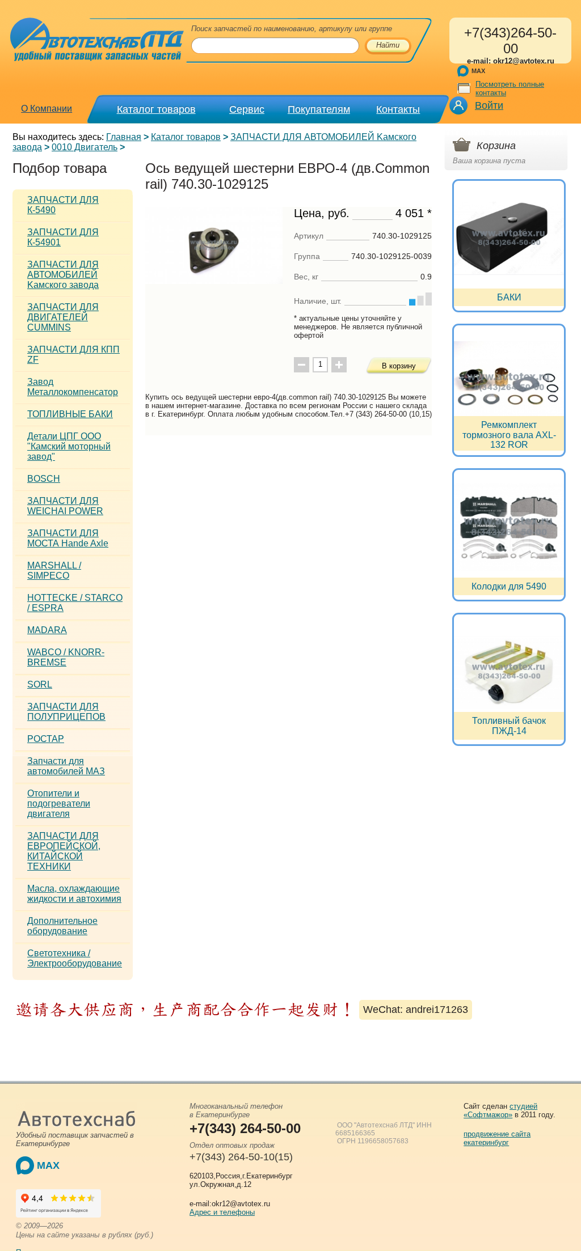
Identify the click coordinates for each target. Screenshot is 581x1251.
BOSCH (43, 479)
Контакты (398, 109)
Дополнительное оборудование (62, 926)
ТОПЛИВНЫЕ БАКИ (70, 414)
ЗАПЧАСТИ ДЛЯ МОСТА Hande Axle (67, 538)
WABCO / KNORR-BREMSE (65, 657)
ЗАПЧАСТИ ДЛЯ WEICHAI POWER (65, 506)
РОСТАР (45, 739)
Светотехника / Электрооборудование (74, 958)
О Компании (46, 108)
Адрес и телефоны (222, 1212)
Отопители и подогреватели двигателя (58, 803)
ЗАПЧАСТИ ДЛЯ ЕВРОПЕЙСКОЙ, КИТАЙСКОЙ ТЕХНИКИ (63, 851)
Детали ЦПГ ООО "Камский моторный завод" (69, 446)
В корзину (399, 366)
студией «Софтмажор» (500, 1110)
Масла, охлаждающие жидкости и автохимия (74, 894)
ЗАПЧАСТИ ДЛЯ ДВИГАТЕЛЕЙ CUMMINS (63, 317)
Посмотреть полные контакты (509, 88)
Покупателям (319, 109)
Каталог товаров (156, 109)
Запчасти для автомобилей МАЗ (66, 766)
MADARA (47, 630)
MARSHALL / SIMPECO (54, 570)
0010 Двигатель (84, 147)
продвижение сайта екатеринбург (497, 1138)
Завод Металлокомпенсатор (72, 387)
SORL (39, 684)
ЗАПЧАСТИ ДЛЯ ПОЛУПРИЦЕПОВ (66, 712)
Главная (123, 137)
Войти (489, 105)
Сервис (246, 109)
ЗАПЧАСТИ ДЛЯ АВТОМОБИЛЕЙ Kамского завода (63, 275)
